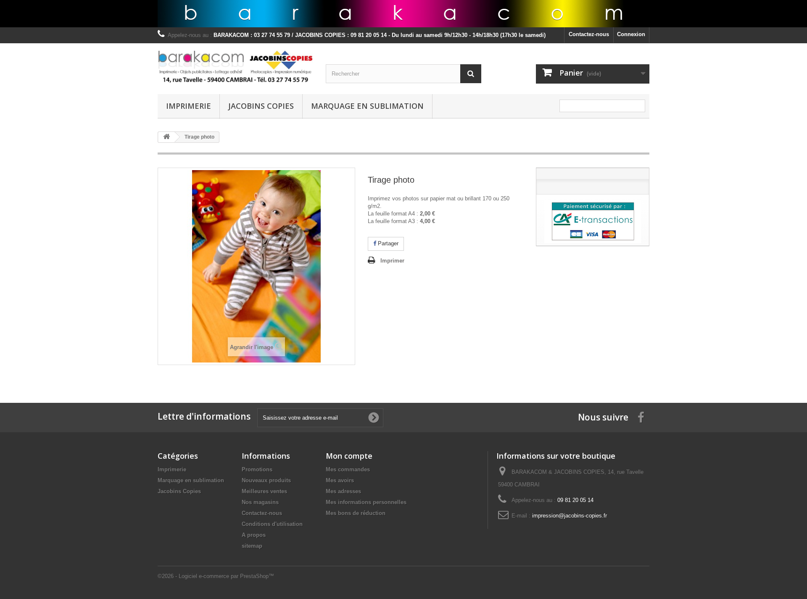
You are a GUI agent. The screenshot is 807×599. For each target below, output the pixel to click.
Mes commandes (348, 469)
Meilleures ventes (264, 491)
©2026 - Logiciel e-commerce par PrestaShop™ (216, 576)
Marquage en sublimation (367, 106)
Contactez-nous (589, 34)
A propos (254, 535)
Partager (387, 243)
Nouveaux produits (266, 480)
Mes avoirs (340, 480)
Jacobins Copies (261, 106)
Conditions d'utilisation (272, 524)
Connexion (631, 34)
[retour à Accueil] (166, 137)
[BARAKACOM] (235, 67)
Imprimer (392, 260)
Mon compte (349, 456)
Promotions (257, 469)
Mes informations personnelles (366, 502)
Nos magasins (260, 502)
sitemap (252, 546)
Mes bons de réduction (355, 513)
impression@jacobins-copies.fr (569, 515)
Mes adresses (343, 491)
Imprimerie (188, 106)
